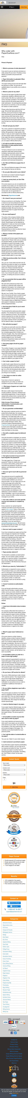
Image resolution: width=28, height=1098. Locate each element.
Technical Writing (6, 999)
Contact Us (14, 1040)
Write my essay (14, 1051)
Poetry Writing (6, 980)
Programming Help (7, 982)
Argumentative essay (7, 925)
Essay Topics (6, 961)
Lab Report (5, 968)
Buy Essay (5, 939)
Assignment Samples (7, 930)
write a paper (9, 509)
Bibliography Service (7, 932)
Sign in (12, 7)
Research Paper (6, 990)
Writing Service (6, 1009)
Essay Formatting (7, 958)
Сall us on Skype (15, 903)
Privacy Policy (14, 1044)
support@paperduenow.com (9, 523)
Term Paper (5, 1002)
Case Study (5, 944)
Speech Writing (6, 994)
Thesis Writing (6, 1004)
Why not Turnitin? (16, 807)
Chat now (15, 906)
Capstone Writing (6, 942)
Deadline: (5, 772)
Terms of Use (14, 1042)
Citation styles (6, 946)
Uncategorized (6, 1006)
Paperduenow (13, 195)
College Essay (6, 949)
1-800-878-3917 (12, 3)
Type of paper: (6, 763)
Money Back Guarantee (14, 1049)
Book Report (5, 937)
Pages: (4, 777)
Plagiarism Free (6, 978)
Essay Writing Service (8, 963)
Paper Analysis (6, 973)
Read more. (16, 1093)
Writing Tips (5, 1011)
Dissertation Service (7, 956)
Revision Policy (14, 1047)
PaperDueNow (6, 425)
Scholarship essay (7, 992)
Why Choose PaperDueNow (14, 1058)
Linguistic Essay (6, 970)
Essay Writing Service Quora (14, 1056)
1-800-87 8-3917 (15, 909)
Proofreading (5, 985)
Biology (4, 934)
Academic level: (6, 768)
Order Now (24, 7)
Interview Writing (6, 966)
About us (14, 1063)
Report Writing (6, 987)
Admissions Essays (7, 922)
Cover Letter (5, 954)
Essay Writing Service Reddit (14, 1054)
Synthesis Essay (6, 997)
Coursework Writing (7, 951)
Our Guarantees (14, 1061)
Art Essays (5, 927)
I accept (14, 1095)
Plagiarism (5, 975)
